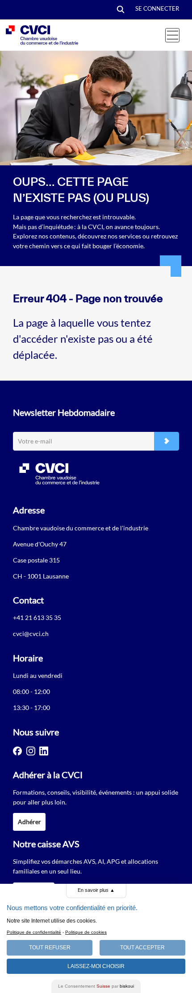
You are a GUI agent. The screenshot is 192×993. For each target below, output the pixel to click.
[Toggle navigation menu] (172, 35)
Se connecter (157, 8)
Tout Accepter (142, 947)
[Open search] (120, 10)
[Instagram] (30, 751)
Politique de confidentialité (34, 932)
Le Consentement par (96, 986)
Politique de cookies (86, 932)
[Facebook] (17, 751)
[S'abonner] (166, 441)
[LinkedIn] (43, 751)
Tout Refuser (50, 947)
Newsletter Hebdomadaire (64, 412)
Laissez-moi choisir (96, 966)
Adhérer (29, 821)
